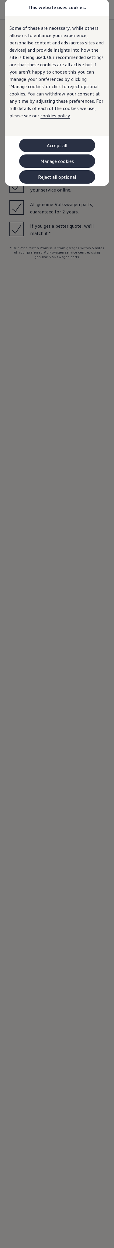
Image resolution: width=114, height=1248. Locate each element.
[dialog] (57, 624)
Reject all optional (57, 177)
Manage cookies (57, 161)
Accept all (57, 145)
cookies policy (55, 115)
